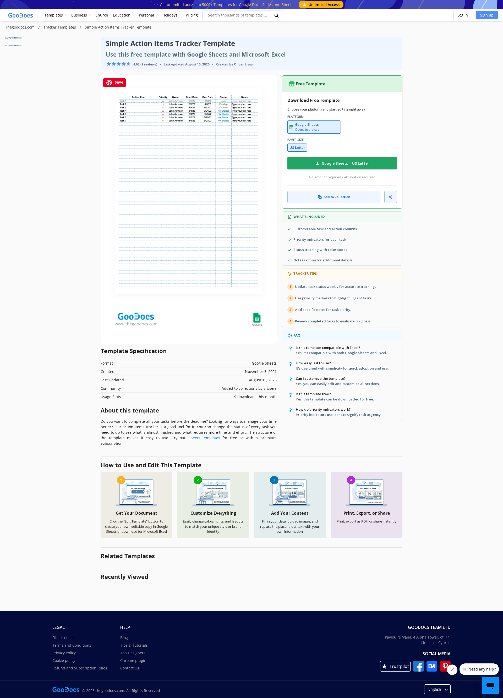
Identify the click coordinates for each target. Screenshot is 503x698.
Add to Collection (337, 197)
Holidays (169, 15)
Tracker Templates (60, 27)
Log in (462, 15)
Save (118, 82)
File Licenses (63, 637)
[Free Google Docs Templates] (21, 15)
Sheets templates (204, 437)
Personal (146, 15)
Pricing (192, 15)
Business (79, 15)
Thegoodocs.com (20, 27)
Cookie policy (63, 660)
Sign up (487, 15)
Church (101, 15)
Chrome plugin (133, 660)
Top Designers (132, 652)
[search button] (276, 15)
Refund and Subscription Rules (79, 668)
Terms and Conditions (71, 645)
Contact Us (129, 668)
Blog (124, 637)
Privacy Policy (64, 652)
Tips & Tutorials (134, 645)
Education (121, 15)
